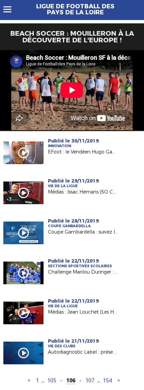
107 (89, 380)
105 (51, 380)
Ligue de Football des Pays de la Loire (75, 9)
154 (107, 380)
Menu (10, 9)
